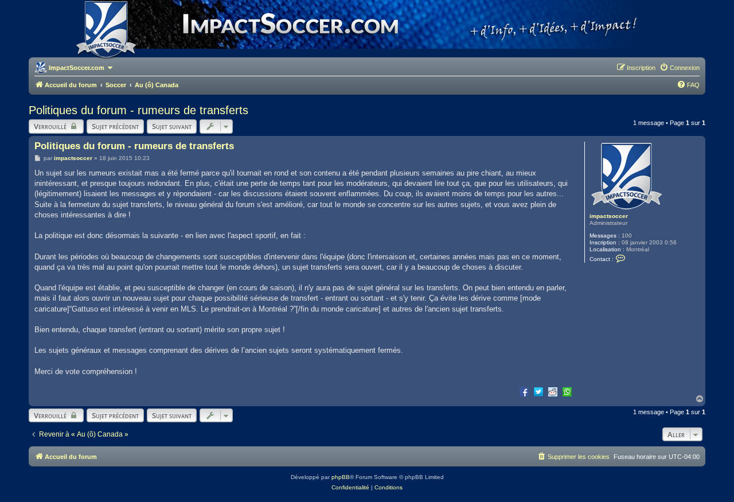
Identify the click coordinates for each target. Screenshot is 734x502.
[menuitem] (679, 68)
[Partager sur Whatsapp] (567, 391)
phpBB (340, 477)
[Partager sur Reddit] (552, 391)
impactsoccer (608, 216)
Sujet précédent (115, 126)
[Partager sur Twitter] (538, 391)
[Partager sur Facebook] (524, 391)
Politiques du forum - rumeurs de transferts (138, 110)
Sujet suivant (172, 126)
